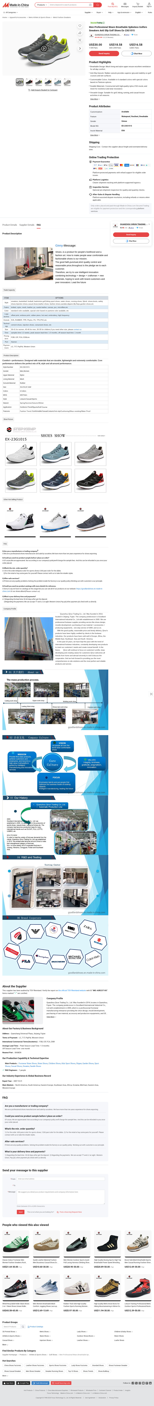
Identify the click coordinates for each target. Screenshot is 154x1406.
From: (13, 1179)
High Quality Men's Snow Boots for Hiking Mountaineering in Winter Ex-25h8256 (107, 1306)
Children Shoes (55, 1063)
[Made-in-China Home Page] (15, 4)
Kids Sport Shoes (68, 1063)
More (4, 1375)
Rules (150, 12)
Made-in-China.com (66, 1393)
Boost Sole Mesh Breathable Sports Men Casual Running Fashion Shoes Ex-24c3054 (138, 1262)
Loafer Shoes (119, 1340)
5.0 (123, 228)
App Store (8, 1383)
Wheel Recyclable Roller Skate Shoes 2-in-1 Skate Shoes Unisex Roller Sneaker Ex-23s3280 (15, 1306)
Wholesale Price (91, 1390)
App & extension (123, 12)
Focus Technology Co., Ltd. (60, 1398)
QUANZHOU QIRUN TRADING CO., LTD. (108, 34)
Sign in (149, 6)
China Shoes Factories (12, 1365)
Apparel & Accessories (18, 17)
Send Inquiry (104, 53)
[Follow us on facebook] (133, 1383)
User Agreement (90, 1398)
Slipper (79, 1063)
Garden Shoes (88, 1063)
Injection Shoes (45, 1340)
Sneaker (26, 1066)
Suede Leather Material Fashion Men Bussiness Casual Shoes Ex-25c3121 (45, 1262)
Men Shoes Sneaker (33, 1371)
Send (20, 1212)
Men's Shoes (44, 1331)
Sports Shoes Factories (57, 1365)
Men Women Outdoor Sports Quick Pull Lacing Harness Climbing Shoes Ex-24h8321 (77, 1262)
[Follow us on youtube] (143, 1383)
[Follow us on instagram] (140, 1383)
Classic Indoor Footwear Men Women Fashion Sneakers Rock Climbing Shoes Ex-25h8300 (14, 1262)
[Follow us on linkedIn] (150, 1383)
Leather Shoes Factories (35, 1365)
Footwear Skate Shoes (28, 1063)
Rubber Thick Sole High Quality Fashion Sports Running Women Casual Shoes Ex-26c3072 (75, 1306)
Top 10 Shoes (73, 1371)
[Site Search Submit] (97, 4)
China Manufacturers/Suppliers (58, 1390)
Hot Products (28, 1390)
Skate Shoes (43, 1063)
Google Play (23, 1383)
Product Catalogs (36, 1326)
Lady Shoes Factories (79, 1365)
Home (4, 17)
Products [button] (41, 5)
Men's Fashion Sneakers (62, 17)
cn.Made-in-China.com (99, 1393)
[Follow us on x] (136, 1383)
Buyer (99, 12)
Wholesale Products (77, 1390)
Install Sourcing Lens (62, 1383)
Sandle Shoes (35, 1066)
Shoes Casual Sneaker (12, 1371)
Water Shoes (119, 1336)
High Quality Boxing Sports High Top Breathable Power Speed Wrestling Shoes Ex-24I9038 (107, 1262)
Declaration (102, 1398)
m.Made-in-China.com (83, 1393)
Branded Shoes (98, 1365)
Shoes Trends (88, 1371)
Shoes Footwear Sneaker (118, 1365)
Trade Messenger (40, 1383)
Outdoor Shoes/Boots (85, 1336)
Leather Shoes (82, 1340)
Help (110, 12)
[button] (90, 5)
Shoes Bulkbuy (103, 1371)
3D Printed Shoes (8, 1331)
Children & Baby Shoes (122, 1331)
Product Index (118, 1390)
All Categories (11, 12)
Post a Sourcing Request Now (69, 1212)
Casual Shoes (16, 1066)
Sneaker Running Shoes (54, 1371)
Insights (127, 1390)
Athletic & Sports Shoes (11, 1336)
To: (14, 1185)
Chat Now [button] (138, 53)
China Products (40, 1390)
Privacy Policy (113, 1398)
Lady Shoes (81, 1331)
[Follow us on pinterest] (147, 1383)
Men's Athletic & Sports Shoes (39, 17)
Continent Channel (105, 1390)
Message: (12, 1192)
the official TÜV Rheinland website (72, 990)
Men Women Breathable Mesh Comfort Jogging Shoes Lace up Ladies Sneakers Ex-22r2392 (45, 1306)
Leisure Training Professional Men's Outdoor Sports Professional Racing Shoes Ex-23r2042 (138, 1306)
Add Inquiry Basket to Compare (44, 90)
